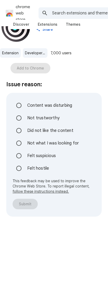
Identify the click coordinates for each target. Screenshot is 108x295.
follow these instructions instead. (41, 191)
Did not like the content (50, 130)
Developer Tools (36, 53)
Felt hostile (38, 168)
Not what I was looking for (53, 143)
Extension (10, 53)
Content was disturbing (49, 105)
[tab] (21, 24)
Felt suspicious (41, 155)
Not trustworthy (43, 118)
